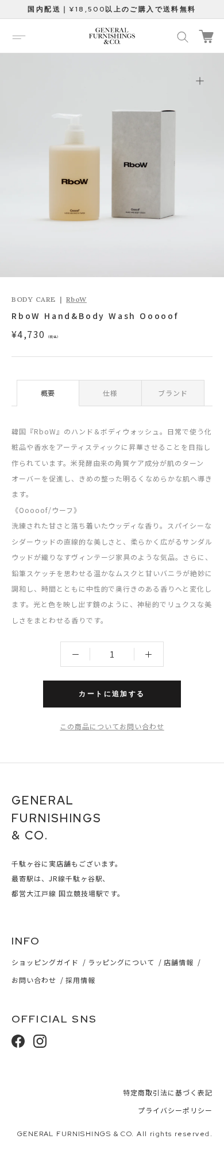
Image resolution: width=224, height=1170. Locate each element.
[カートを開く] (206, 36)
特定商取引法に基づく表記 (168, 1092)
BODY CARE (33, 299)
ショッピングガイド (45, 962)
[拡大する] (200, 81)
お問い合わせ (33, 980)
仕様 (110, 393)
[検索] (182, 36)
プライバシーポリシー (175, 1110)
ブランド (173, 393)
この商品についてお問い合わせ (112, 726)
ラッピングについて (121, 962)
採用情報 (80, 980)
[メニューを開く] (19, 36)
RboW (76, 299)
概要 (48, 393)
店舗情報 (179, 962)
